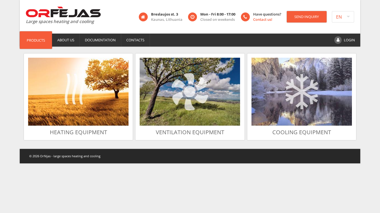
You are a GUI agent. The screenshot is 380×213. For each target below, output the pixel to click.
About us (65, 39)
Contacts (135, 39)
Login (349, 39)
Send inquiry (306, 16)
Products (36, 40)
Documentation (100, 39)
